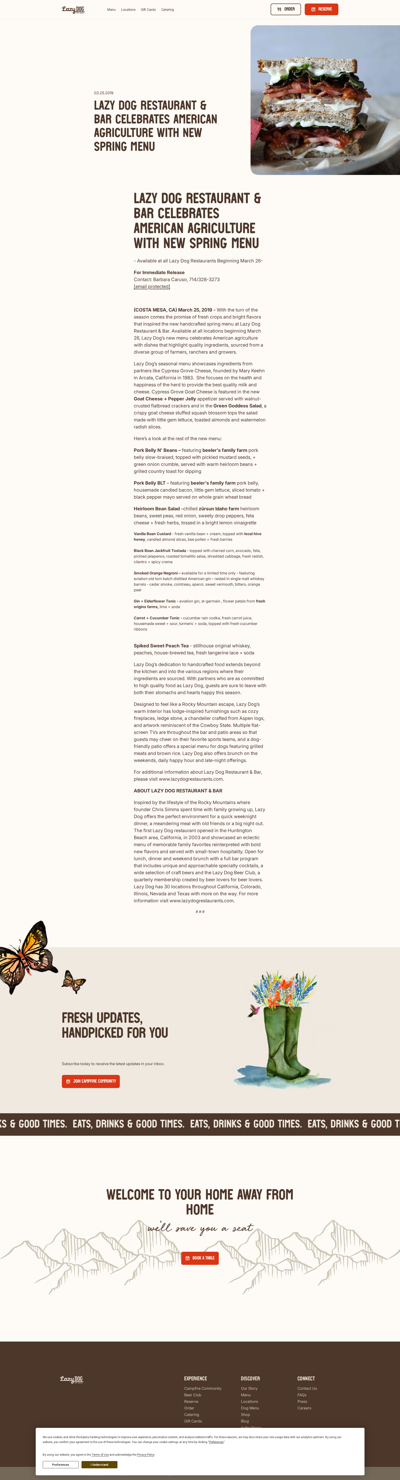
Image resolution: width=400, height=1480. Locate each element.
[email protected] (152, 286)
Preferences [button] (216, 1442)
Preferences (60, 1464)
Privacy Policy (145, 1454)
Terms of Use (100, 1454)
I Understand (99, 1464)
